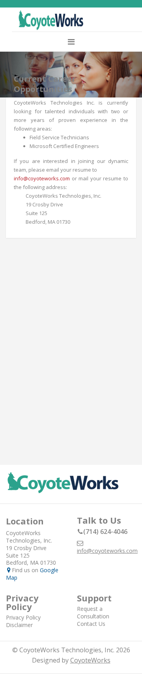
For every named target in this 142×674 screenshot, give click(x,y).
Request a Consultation (93, 612)
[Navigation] (71, 42)
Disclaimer (19, 625)
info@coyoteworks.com (42, 178)
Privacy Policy (23, 617)
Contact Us (91, 623)
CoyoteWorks (90, 660)
